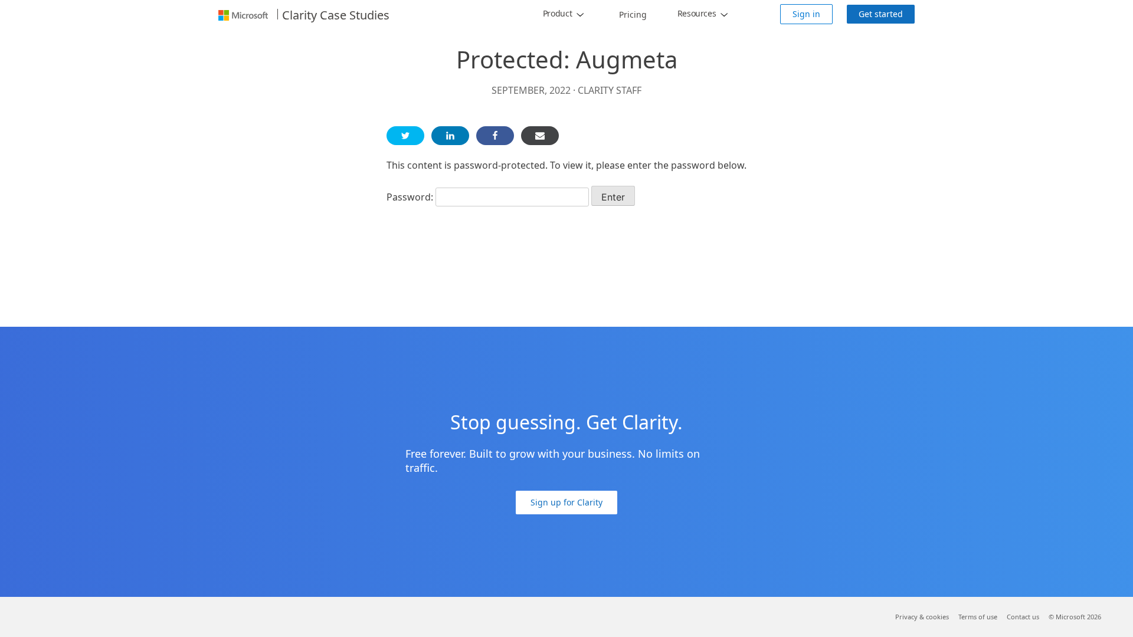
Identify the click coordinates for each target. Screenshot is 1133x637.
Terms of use (977, 616)
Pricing (633, 14)
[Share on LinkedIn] (450, 135)
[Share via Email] (540, 135)
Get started (881, 13)
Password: (411, 197)
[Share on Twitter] (405, 135)
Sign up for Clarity (566, 502)
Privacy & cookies (922, 616)
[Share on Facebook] (495, 135)
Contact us (1023, 616)
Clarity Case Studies (335, 15)
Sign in (806, 13)
